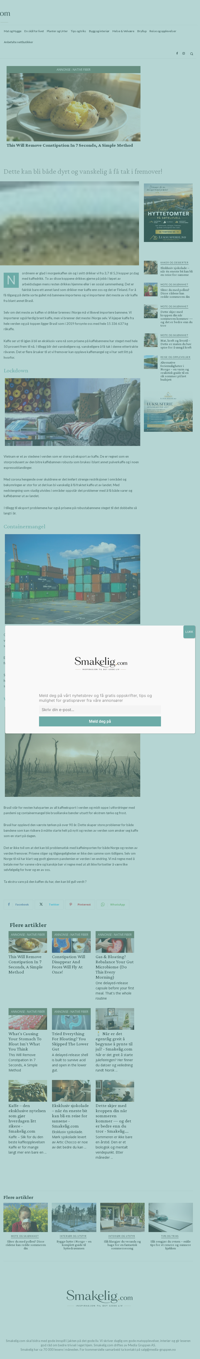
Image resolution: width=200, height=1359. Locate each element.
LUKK (189, 632)
